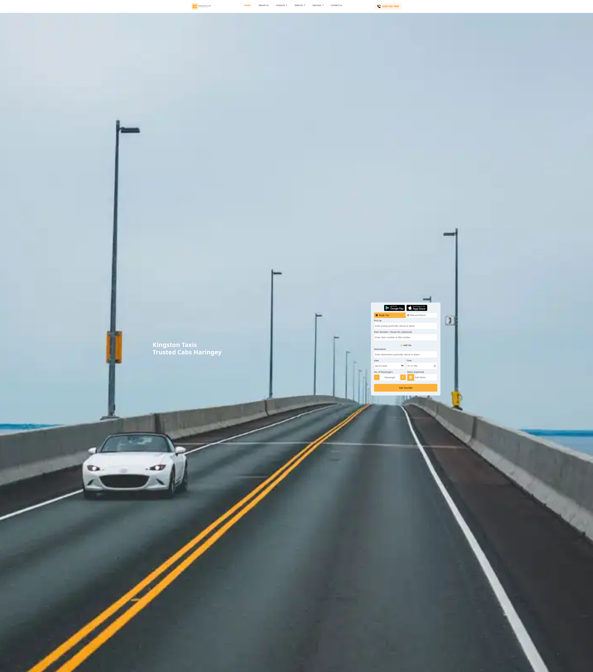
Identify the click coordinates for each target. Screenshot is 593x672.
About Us (264, 5)
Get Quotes (405, 387)
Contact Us (336, 5)
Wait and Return (418, 315)
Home (247, 5)
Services (317, 5)
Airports (280, 5)
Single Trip (384, 315)
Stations (298, 5)
